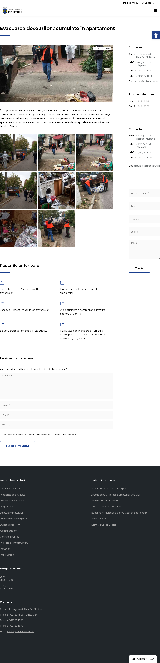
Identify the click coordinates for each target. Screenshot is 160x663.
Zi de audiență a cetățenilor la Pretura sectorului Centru (82, 311)
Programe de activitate (12, 494)
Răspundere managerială (13, 518)
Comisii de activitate (11, 488)
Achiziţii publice (8, 530)
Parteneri (5, 548)
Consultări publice (9, 536)
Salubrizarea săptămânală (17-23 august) (24, 330)
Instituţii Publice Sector (103, 524)
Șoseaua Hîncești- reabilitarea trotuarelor (24, 309)
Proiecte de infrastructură (14, 542)
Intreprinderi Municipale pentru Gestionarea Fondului (119, 512)
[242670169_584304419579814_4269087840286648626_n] (56, 228)
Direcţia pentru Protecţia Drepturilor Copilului (115, 494)
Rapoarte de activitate (12, 500)
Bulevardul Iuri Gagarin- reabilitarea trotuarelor (81, 290)
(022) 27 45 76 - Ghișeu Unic (145, 64)
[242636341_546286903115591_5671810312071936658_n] (18, 228)
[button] (156, 35)
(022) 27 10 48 (145, 75)
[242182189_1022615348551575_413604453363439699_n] (18, 190)
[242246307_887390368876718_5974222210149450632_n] (56, 190)
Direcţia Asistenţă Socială (104, 500)
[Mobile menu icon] (155, 10)
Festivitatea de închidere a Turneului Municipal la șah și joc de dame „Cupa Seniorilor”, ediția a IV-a (82, 334)
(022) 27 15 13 (145, 70)
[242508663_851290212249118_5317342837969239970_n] (94, 190)
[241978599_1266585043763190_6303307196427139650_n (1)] (56, 152)
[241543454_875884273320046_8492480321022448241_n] (18, 152)
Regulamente (7, 506)
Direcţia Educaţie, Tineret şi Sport (109, 488)
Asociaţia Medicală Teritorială (106, 506)
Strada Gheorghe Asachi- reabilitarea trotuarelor (21, 290)
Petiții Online (7, 554)
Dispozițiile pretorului (11, 512)
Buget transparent (10, 524)
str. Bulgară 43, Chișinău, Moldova (145, 55)
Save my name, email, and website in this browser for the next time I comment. (40, 434)
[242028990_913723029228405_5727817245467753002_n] (94, 152)
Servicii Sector (98, 518)
